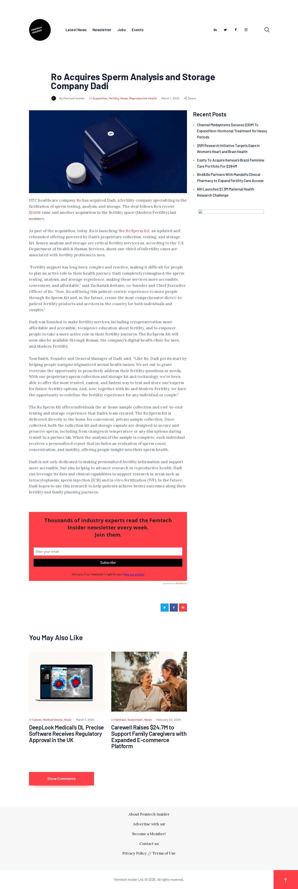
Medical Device (53, 719)
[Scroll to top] (286, 879)
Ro (79, 200)
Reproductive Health (143, 98)
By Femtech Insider (72, 98)
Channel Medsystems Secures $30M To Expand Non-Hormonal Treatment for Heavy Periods (232, 130)
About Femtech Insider (149, 814)
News (124, 98)
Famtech (120, 719)
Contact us (149, 843)
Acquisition (99, 98)
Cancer (36, 719)
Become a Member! (149, 833)
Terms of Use (164, 853)
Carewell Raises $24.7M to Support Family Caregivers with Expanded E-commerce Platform (149, 736)
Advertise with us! (149, 824)
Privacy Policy (134, 853)
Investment (135, 719)
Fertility (114, 98)
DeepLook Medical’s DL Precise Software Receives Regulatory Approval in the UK (66, 733)
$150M (35, 212)
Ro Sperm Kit (137, 230)
